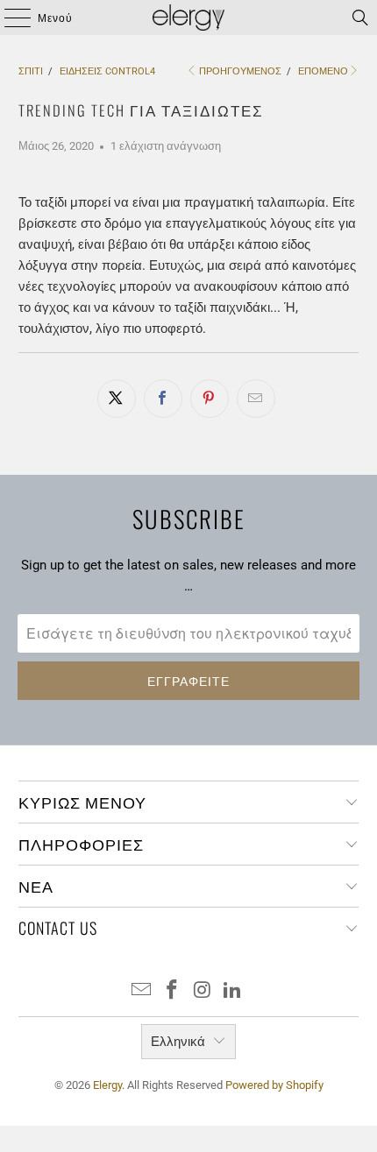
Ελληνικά (178, 1042)
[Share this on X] (116, 398)
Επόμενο (323, 71)
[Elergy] (189, 17)
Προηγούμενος (240, 71)
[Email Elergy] (142, 991)
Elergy (107, 1085)
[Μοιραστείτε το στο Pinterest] (209, 398)
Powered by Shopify (274, 1085)
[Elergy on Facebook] (173, 991)
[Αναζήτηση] (360, 17)
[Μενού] (9, 17)
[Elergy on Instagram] (203, 991)
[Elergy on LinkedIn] (233, 991)
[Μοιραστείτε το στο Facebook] (163, 398)
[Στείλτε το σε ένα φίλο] (256, 398)
